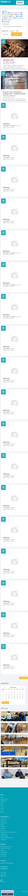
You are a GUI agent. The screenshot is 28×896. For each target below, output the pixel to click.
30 (22, 697)
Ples (18, 16)
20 (14, 696)
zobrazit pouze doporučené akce (12, 26)
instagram (4, 874)
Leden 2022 (13, 687)
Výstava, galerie (7, 19)
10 (6, 694)
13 (14, 694)
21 (17, 696)
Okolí (2, 806)
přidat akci (5, 702)
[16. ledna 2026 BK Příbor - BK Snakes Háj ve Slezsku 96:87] (14, 728)
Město (2, 797)
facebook (4, 872)
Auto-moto (3, 830)
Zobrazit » (16, 34)
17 (6, 696)
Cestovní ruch (4, 823)
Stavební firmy (4, 834)
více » (2, 879)
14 (17, 694)
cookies (2, 850)
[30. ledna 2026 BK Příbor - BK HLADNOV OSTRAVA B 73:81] (14, 716)
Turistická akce (19, 18)
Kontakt (2, 812)
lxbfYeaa (6, 124)
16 (22, 694)
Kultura (2, 802)
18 (8, 696)
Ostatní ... (13, 16)
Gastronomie (4, 819)
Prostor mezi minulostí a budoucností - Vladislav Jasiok (14, 93)
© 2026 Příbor (24, 891)
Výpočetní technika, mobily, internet (9, 832)
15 (20, 694)
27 (14, 697)
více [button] (12, 891)
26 (11, 697)
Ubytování (3, 821)
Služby (2, 824)
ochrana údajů (4, 852)
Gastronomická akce (14, 13)
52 (3, 691)
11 (8, 694)
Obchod (2, 828)
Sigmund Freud (4, 799)
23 (22, 696)
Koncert (19, 14)
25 (8, 697)
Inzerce (2, 808)
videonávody (3, 854)
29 (20, 697)
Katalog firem (4, 801)
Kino (13, 14)
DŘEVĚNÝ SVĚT (8, 60)
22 (20, 696)
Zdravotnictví (4, 839)
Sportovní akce (10, 18)
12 (11, 694)
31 (6, 699)
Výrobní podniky (4, 836)
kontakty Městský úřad (6, 846)
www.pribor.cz (4, 868)
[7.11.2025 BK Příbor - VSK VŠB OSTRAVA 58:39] (14, 751)
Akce (2, 810)
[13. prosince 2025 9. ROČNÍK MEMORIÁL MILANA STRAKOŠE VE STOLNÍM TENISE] (14, 739)
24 (6, 697)
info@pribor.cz (4, 866)
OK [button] (7, 894)
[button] (20, 2)
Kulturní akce (5, 16)
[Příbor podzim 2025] (14, 762)
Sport (2, 804)
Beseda (5, 13)
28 (17, 697)
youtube (4, 876)
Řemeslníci (3, 826)
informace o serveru (5, 848)
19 (11, 696)
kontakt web (3, 856)
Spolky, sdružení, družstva (7, 837)
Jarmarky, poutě (6, 14)
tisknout (22, 678)
